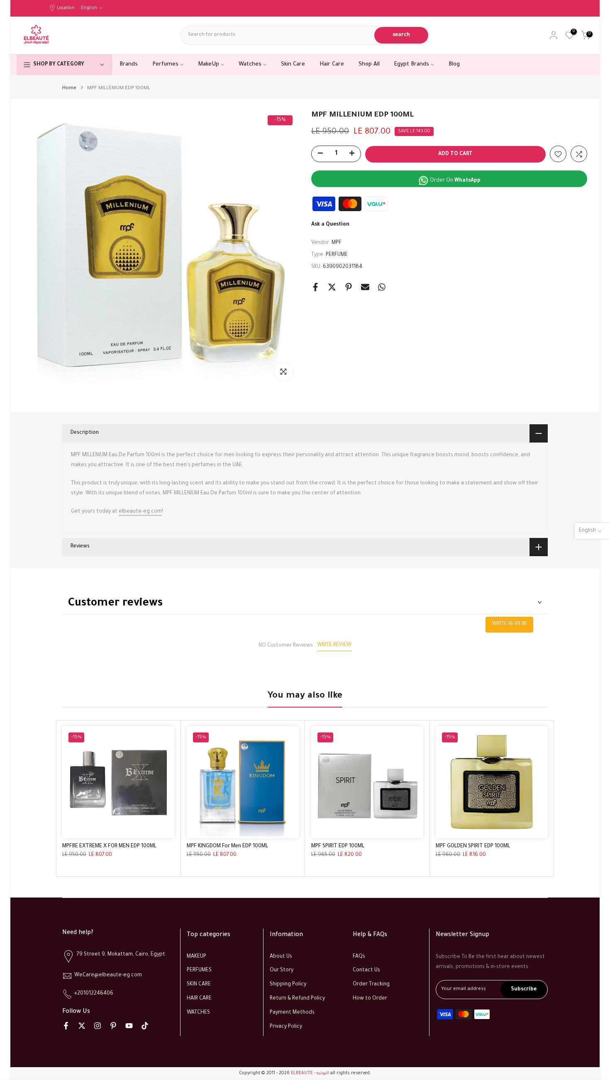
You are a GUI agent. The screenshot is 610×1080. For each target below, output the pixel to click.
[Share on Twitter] (332, 287)
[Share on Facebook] (315, 287)
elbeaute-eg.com (140, 512)
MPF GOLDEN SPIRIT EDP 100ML (473, 846)
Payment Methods (292, 1013)
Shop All (369, 64)
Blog (454, 64)
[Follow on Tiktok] (145, 1026)
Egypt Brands (411, 64)
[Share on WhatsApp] (382, 287)
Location (66, 8)
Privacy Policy (286, 1027)
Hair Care (332, 64)
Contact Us (366, 970)
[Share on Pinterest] (348, 287)
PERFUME (337, 255)
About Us (281, 957)
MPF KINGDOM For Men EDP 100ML (227, 846)
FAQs (359, 957)
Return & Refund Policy (297, 999)
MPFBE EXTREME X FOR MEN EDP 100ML (109, 846)
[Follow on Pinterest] (113, 1026)
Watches (250, 64)
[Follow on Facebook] (66, 1026)
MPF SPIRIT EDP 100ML (337, 846)
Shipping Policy (288, 985)
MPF (337, 243)
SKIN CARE (199, 985)
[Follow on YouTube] (129, 1026)
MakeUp (208, 64)
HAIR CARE (199, 999)
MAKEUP (196, 957)
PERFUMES (199, 970)
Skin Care (293, 64)
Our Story (281, 970)
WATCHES (198, 1013)
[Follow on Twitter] (81, 1026)
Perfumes (165, 64)
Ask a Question (330, 225)
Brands (129, 64)
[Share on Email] (365, 287)
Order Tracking (371, 985)
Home (69, 88)
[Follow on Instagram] (97, 1026)
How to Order (370, 999)
